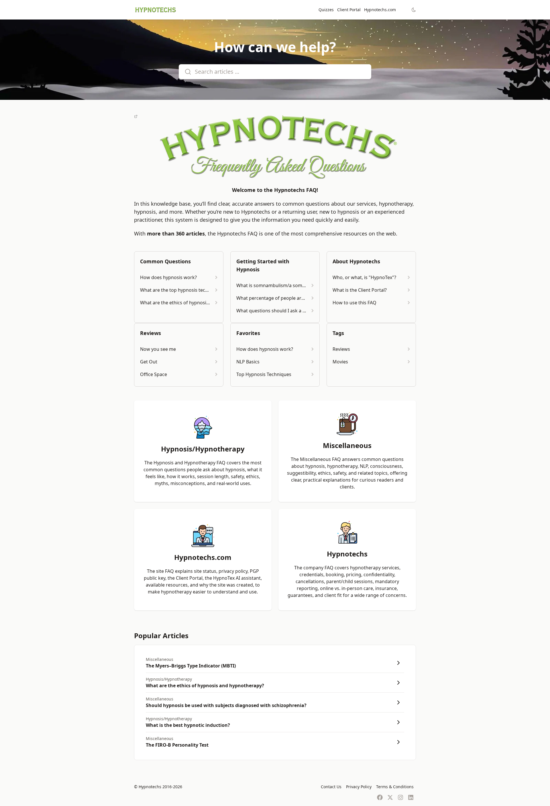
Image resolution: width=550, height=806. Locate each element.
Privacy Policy (359, 786)
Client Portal (349, 9)
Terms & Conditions (395, 786)
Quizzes (326, 9)
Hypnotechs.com (380, 9)
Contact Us (331, 786)
